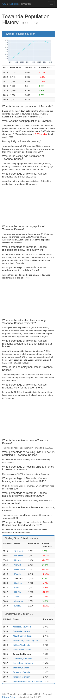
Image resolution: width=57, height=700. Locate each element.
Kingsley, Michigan (21, 677)
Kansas (13, 3)
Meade (17, 574)
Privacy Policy (8, 697)
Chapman (18, 601)
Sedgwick (18, 551)
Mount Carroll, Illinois (22, 636)
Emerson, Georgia (21, 672)
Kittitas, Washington (22, 645)
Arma (16, 596)
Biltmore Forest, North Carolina (27, 681)
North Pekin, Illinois (22, 649)
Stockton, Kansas (21, 668)
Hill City (17, 592)
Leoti (16, 587)
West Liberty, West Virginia (25, 640)
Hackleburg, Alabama (23, 663)
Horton (17, 560)
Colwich (17, 565)
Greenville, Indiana (21, 631)
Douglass (18, 556)
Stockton (18, 583)
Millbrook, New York (22, 627)
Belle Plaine (19, 569)
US (4, 3)
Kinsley (17, 606)
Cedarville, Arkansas (22, 658)
